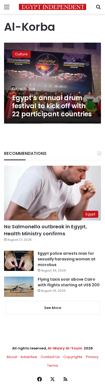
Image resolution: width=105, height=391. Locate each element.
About (11, 356)
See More (52, 307)
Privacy (92, 356)
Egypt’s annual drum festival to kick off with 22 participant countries (52, 105)
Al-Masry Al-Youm (65, 348)
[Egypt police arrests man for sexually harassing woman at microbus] (19, 261)
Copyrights (72, 356)
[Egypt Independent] (52, 7)
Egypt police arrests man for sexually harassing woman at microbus (67, 259)
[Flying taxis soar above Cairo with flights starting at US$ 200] (19, 287)
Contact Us (50, 356)
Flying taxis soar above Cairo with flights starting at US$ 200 (69, 282)
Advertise (28, 356)
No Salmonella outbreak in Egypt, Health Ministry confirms (45, 230)
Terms (52, 365)
